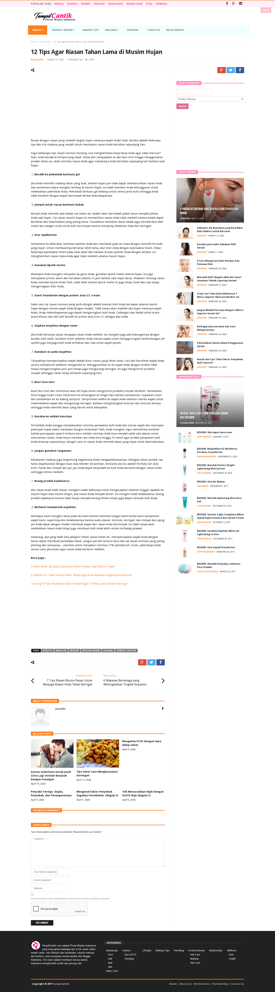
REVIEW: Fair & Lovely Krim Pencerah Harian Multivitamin (204, 416)
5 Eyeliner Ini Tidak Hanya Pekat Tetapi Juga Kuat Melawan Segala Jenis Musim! (81, 575)
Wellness (162, 3)
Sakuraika (203, 486)
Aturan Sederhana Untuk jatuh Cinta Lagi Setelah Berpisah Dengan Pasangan (51, 775)
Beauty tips (44, 42)
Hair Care (195, 954)
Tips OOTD (130, 954)
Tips (150, 3)
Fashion (73, 3)
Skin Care (195, 962)
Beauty (60, 3)
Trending (129, 958)
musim (74, 650)
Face (110, 954)
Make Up (61, 650)
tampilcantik (61, 983)
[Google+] (233, 3)
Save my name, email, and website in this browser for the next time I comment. (70, 898)
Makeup (194, 958)
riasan (108, 650)
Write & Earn (201, 983)
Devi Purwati (204, 437)
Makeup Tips (162, 950)
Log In (266, 10)
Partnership (220, 983)
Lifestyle (147, 950)
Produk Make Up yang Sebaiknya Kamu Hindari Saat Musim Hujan (73, 566)
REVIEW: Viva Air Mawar (211, 481)
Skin (110, 966)
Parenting (179, 950)
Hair (110, 958)
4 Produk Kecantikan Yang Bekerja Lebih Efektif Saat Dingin (209, 211)
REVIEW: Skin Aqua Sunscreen (214, 432)
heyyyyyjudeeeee (206, 552)
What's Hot (112, 971)
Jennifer (39, 59)
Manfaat (100, 3)
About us (185, 983)
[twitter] (231, 70)
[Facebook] (226, 3)
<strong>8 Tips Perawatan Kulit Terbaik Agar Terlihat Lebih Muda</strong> (79, 583)
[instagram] (240, 3)
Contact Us (237, 983)
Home (34, 42)
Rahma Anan (204, 522)
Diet (231, 954)
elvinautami (187, 423)
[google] (221, 70)
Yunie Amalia (204, 539)
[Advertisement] (98, 108)
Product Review (196, 950)
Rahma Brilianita (207, 456)
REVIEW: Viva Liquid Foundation (216, 547)
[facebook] (240, 70)
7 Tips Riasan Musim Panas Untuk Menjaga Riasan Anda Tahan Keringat (67, 680)
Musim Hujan (91, 650)
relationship (116, 3)
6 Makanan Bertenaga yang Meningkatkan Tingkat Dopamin (124, 680)
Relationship (215, 950)
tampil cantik (135, 3)
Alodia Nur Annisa (208, 571)
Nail (110, 962)
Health (86, 3)
